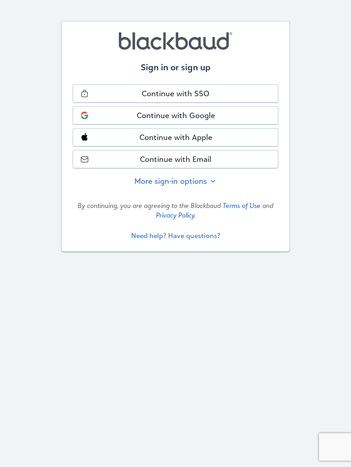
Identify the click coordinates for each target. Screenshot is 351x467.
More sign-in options (171, 181)
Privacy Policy (175, 215)
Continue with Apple (175, 137)
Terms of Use (242, 205)
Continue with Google (176, 115)
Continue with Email (175, 159)
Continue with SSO (175, 93)
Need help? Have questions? (175, 235)
